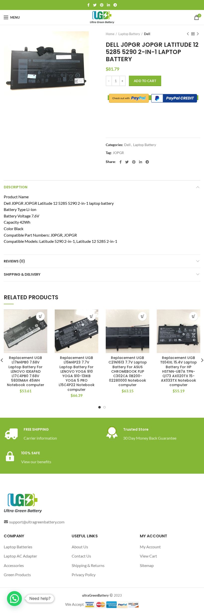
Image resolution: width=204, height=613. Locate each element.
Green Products (17, 574)
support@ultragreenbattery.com (36, 521)
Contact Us (81, 556)
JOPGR (118, 153)
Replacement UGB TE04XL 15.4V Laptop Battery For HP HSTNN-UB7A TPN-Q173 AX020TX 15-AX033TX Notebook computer (178, 371)
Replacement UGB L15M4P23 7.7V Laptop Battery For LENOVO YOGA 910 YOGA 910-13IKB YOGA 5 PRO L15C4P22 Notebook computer (77, 374)
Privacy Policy (84, 574)
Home (110, 34)
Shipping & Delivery (22, 274)
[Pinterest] (101, 5)
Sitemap (147, 565)
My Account (150, 546)
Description (15, 187)
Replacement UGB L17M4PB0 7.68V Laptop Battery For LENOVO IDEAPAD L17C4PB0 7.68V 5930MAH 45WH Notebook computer (25, 371)
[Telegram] (115, 5)
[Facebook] (88, 5)
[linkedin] (108, 5)
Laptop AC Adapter (20, 556)
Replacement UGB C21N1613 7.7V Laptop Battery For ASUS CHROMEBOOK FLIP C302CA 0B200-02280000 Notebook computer (127, 371)
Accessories (14, 565)
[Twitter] (94, 5)
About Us (80, 546)
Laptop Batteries (18, 546)
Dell (147, 34)
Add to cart (145, 81)
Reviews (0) (14, 261)
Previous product (187, 33)
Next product (197, 33)
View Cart (148, 556)
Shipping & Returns (88, 565)
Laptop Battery (129, 34)
